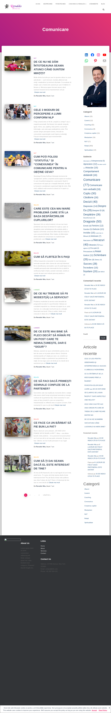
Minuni (86, 236)
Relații (36, 205)
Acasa (38, 4)
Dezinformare (89, 218)
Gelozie (98, 229)
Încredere (90, 267)
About (43, 548)
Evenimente (94, 4)
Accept (94, 710)
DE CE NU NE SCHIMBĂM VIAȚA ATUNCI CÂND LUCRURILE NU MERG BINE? (94, 422)
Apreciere (90, 164)
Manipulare (88, 137)
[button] (85, 4)
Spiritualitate (88, 150)
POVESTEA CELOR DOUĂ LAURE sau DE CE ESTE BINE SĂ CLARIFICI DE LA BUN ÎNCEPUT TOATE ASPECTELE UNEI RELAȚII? (95, 392)
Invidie (89, 232)
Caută (85, 334)
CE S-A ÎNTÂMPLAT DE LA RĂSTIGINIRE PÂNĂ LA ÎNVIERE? (93, 377)
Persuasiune (89, 251)
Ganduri (87, 229)
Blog (103, 4)
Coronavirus (88, 129)
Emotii (87, 226)
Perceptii (94, 248)
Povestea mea (61, 4)
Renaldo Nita (88, 285)
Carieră (37, 290)
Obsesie (94, 245)
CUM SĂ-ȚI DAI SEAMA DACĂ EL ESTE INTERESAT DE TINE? (52, 464)
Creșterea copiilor (90, 133)
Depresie (90, 206)
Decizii (90, 201)
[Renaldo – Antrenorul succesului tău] (13, 6)
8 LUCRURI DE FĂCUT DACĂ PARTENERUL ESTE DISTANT (95, 296)
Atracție (91, 167)
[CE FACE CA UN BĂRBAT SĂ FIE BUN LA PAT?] (17, 427)
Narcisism (88, 240)
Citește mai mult (39, 92)
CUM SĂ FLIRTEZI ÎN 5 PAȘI (52, 256)
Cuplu (89, 193)
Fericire (97, 225)
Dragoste (92, 221)
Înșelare (90, 271)
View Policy (103, 710)
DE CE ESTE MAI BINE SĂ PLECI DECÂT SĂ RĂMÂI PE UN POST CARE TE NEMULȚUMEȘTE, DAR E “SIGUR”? (52, 339)
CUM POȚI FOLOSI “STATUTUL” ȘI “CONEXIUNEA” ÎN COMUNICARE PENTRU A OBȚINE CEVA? (50, 164)
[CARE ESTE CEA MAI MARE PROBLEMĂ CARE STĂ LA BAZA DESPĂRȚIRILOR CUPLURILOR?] (17, 210)
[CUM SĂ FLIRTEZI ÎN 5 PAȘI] (17, 258)
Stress (98, 260)
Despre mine (47, 4)
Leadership (99, 233)
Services (44, 551)
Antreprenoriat (98, 161)
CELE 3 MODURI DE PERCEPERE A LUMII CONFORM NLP (47, 113)
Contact (43, 553)
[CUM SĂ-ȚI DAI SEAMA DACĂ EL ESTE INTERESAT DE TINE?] (17, 463)
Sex (91, 260)
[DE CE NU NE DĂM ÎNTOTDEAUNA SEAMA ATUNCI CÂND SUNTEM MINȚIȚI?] (17, 63)
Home (43, 546)
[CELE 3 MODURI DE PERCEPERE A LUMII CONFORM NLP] (17, 111)
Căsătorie (90, 197)
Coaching (87, 125)
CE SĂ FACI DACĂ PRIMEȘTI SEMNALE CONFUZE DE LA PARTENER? (52, 384)
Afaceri (86, 116)
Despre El (98, 210)
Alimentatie (87, 161)
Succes (90, 263)
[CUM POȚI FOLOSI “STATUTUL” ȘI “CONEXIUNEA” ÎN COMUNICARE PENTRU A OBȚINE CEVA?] (17, 158)
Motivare (96, 236)
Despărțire (91, 214)
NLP (35, 58)
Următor (46, 495)
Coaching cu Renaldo (77, 4)
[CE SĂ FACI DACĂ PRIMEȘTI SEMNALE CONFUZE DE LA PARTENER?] (17, 385)
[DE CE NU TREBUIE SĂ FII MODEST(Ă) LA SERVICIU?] (17, 295)
